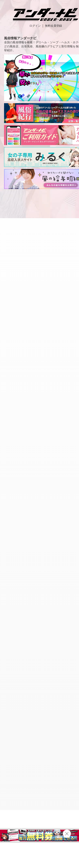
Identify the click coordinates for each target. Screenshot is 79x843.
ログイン (35, 25)
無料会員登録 (53, 25)
